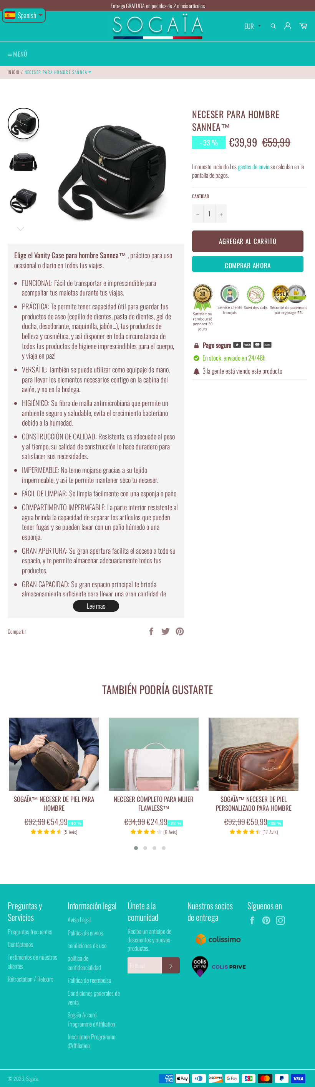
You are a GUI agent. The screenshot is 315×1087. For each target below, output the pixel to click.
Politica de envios (85, 932)
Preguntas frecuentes (30, 931)
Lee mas (96, 606)
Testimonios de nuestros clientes (32, 961)
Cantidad (200, 196)
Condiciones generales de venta (94, 997)
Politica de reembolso (89, 980)
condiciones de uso (87, 945)
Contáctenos (20, 944)
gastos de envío (253, 166)
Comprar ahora (248, 265)
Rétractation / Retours (30, 978)
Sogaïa (32, 1078)
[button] (136, 848)
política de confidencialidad (84, 962)
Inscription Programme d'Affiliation (91, 1041)
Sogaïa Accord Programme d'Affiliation (91, 1019)
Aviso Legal (79, 919)
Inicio (14, 72)
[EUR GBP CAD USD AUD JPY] (252, 26)
